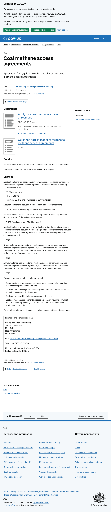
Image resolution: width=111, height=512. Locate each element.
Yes (31, 416)
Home (5, 45)
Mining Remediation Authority (41, 87)
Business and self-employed (15, 452)
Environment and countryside (52, 452)
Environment (16, 45)
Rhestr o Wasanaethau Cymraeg (17, 495)
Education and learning (49, 442)
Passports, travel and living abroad (54, 467)
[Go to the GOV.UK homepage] (12, 39)
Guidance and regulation (86, 452)
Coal (59, 45)
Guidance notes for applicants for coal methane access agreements (42, 141)
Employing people (47, 447)
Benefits (7, 442)
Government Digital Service (46, 495)
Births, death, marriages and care (18, 447)
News (77, 447)
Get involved (80, 477)
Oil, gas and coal (48, 45)
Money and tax (45, 462)
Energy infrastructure (31, 45)
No (44, 416)
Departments (81, 442)
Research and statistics (85, 457)
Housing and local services (51, 457)
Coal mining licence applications (87, 119)
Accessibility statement (38, 491)
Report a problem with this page (91, 416)
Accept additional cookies (16, 30)
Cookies (22, 491)
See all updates (38, 94)
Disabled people (10, 472)
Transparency (81, 467)
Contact (54, 491)
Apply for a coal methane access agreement (38, 115)
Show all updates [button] (37, 363)
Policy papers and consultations (89, 462)
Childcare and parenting (14, 457)
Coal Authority (20, 87)
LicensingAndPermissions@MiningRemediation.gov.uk (34, 338)
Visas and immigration (49, 472)
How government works (85, 472)
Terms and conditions (69, 491)
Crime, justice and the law (14, 467)
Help (5, 491)
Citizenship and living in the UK (17, 462)
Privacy (13, 491)
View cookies (63, 30)
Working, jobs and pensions (51, 477)
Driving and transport (12, 477)
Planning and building (11, 393)
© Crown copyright (99, 505)
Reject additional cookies (43, 30)
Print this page (39, 369)
